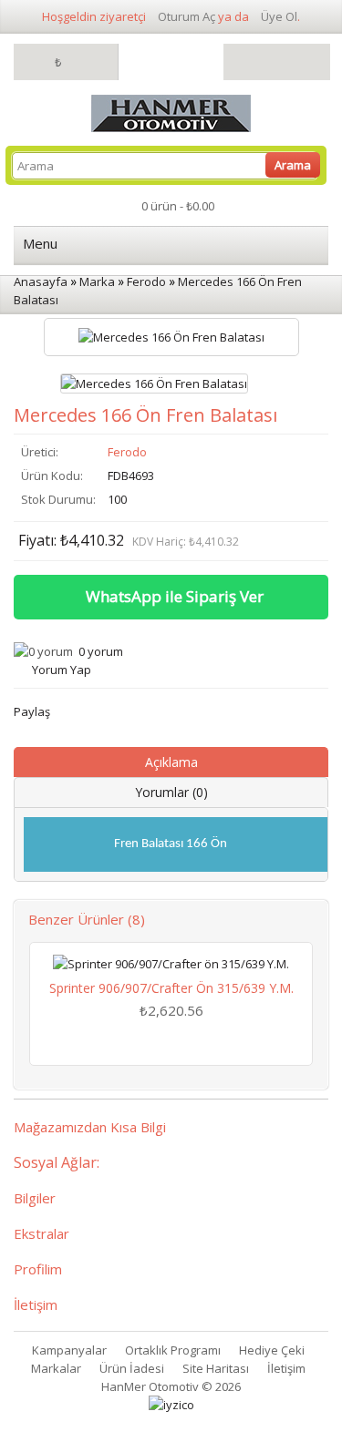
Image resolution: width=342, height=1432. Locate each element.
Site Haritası (215, 1368)
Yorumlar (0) (171, 792)
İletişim (286, 1368)
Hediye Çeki (272, 1350)
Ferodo (127, 452)
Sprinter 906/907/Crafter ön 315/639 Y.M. (171, 988)
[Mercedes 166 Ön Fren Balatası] (154, 383)
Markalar (56, 1368)
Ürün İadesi (131, 1368)
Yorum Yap (61, 669)
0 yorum (100, 651)
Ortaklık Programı (173, 1350)
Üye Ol (279, 16)
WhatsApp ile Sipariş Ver (175, 596)
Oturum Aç (186, 16)
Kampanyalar (69, 1350)
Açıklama (171, 762)
